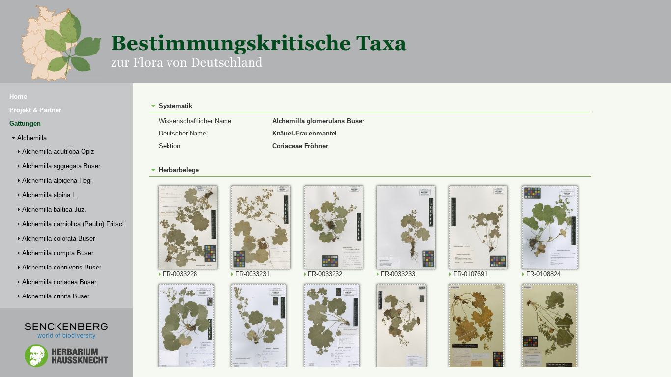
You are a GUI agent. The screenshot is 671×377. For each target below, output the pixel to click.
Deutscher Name (182, 133)
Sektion (169, 146)
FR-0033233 (398, 274)
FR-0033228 (180, 274)
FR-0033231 (252, 274)
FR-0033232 (325, 274)
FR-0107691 (470, 274)
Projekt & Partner (35, 110)
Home (18, 96)
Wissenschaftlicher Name (195, 121)
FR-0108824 (543, 274)
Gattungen (25, 123)
